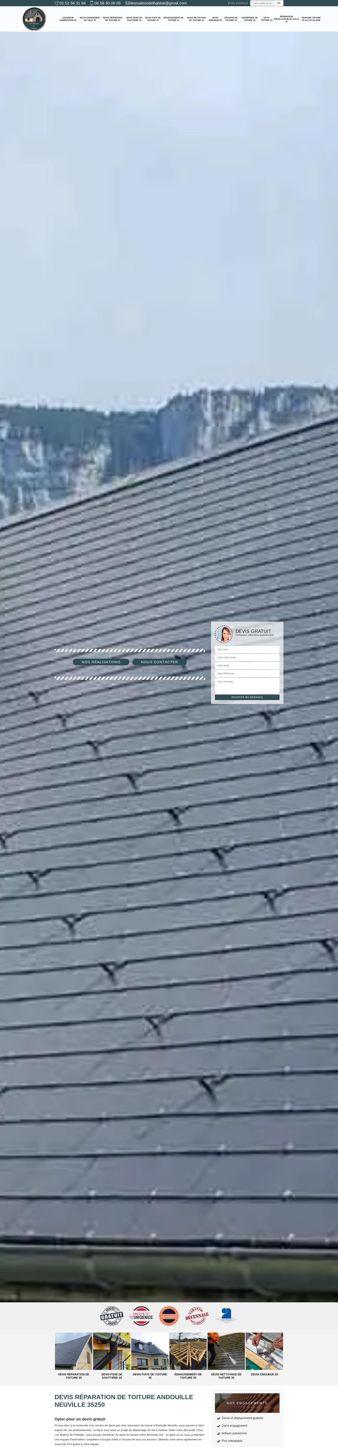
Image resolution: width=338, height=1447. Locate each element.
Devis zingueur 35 (215, 19)
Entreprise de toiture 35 (250, 19)
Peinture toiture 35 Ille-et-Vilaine (311, 19)
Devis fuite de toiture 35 (153, 19)
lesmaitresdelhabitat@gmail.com (158, 3)
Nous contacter (159, 662)
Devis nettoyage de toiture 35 (196, 19)
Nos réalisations (101, 662)
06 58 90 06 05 (107, 3)
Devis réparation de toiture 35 (112, 19)
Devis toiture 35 (266, 19)
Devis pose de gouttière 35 (134, 19)
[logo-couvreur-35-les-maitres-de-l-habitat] (34, 19)
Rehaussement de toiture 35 (173, 19)
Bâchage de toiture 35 (231, 19)
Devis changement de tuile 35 (90, 19)
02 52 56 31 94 (72, 3)
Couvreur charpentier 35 (67, 19)
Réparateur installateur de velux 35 (286, 19)
